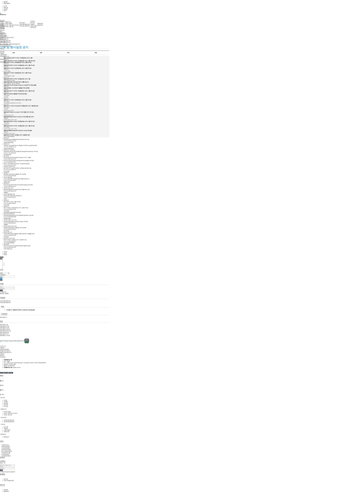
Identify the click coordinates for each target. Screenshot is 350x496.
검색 (1, 278)
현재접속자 (6, 491)
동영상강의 (40, 23)
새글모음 (6, 489)
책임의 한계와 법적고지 (5, 352)
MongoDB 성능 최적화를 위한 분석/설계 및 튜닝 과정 (16, 139)
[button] (1, 259)
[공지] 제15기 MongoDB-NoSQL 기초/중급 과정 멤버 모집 (17, 168)
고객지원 (2, 49)
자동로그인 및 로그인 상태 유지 (8, 471)
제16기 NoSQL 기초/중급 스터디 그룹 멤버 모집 (15, 239)
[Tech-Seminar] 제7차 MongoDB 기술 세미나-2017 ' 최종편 (17, 157)
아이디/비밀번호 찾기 (9, 480)
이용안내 (2, 354)
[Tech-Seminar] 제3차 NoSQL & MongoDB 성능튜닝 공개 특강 (18, 184)
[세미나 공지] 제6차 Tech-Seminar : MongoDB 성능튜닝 (17, 163)
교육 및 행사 (22, 22)
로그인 (5, 6)
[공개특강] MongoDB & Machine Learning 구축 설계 (16, 221)
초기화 (5, 251)
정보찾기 (6, 9)
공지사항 (2, 51)
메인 (1, 31)
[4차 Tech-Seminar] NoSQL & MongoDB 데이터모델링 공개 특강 (19, 160)
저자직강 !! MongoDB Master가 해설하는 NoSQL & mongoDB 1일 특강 (20, 145)
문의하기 (2, 355)
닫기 (1, 280)
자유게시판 (33, 27)
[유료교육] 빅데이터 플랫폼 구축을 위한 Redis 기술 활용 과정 (19, 233)
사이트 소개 (3, 346)
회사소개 (2, 20)
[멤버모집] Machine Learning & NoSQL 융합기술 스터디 (17, 189)
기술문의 (2, 53)
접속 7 (5, 10)
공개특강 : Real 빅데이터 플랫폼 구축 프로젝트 (15, 174)
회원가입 (6, 7)
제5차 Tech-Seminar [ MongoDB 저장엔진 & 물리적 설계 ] (17, 245)
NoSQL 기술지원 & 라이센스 (7, 37)
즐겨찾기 (6, 1)
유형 (96, 52)
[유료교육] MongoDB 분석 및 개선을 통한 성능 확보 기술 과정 (18, 215)
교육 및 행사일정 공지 (24, 24)
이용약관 (2, 347)
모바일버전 (2, 357)
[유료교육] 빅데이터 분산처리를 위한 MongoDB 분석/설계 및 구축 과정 (21, 151)
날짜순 (5, 253)
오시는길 (2, 30)
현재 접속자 (4, 324)
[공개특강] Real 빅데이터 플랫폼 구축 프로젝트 (15, 227)
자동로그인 (3, 292)
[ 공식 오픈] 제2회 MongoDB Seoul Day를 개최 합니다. (17, 178)
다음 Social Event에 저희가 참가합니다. (13, 195)
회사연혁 (2, 25)
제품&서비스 (8, 22)
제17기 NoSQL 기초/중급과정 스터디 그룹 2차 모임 (16, 207)
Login (1, 290)
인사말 (2, 22)
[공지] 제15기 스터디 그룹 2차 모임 (12, 201)
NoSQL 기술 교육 (9, 26)
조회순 (5, 254)
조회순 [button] (1, 257)
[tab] (175, 397)
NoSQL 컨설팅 (8, 23)
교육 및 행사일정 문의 (24, 26)
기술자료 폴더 (3, 54)
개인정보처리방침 (4, 349)
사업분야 (2, 23)
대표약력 (2, 26)
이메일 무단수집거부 (5, 350)
